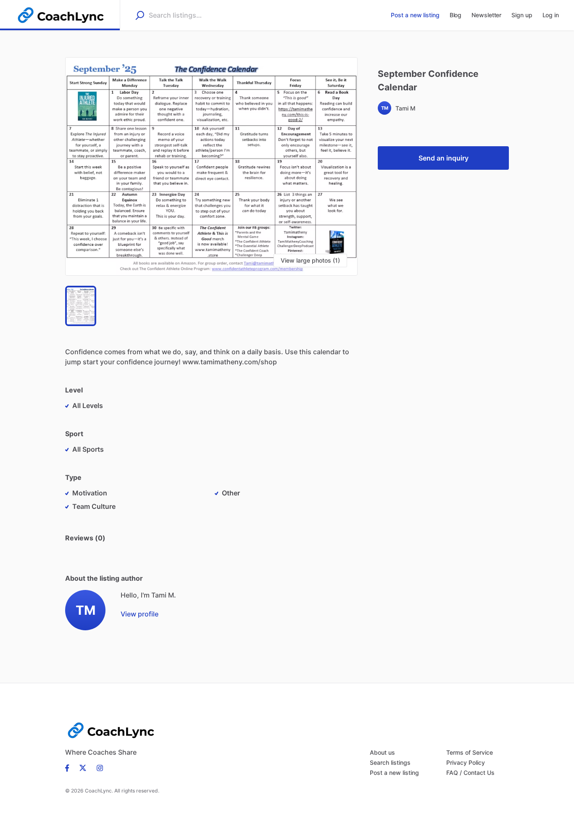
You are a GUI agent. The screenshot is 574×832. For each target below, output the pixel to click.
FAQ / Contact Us (470, 772)
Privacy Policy (465, 762)
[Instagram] (97, 767)
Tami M (405, 108)
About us (382, 752)
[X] (83, 767)
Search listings (390, 762)
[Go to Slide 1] (80, 306)
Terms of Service (469, 752)
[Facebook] (69, 767)
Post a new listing (394, 772)
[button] (211, 166)
